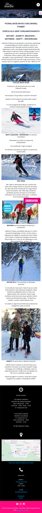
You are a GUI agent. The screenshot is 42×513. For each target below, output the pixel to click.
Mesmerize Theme (22, 510)
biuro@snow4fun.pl (21, 492)
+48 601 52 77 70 (21, 482)
